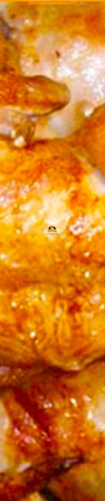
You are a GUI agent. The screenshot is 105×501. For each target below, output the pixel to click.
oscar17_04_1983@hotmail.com (46, 0)
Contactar (59, 3)
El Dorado (45, 3)
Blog (62, 3)
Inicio (41, 3)
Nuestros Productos (52, 3)
